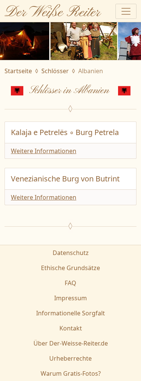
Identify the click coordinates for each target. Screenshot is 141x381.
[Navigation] (125, 11)
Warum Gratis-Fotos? (71, 373)
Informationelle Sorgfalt (70, 313)
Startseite (18, 71)
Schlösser (55, 71)
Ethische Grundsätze (70, 268)
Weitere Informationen (43, 151)
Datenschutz (71, 253)
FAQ (70, 283)
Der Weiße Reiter (52, 12)
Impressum (70, 298)
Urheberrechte (70, 358)
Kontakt (70, 328)
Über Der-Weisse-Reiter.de (70, 343)
